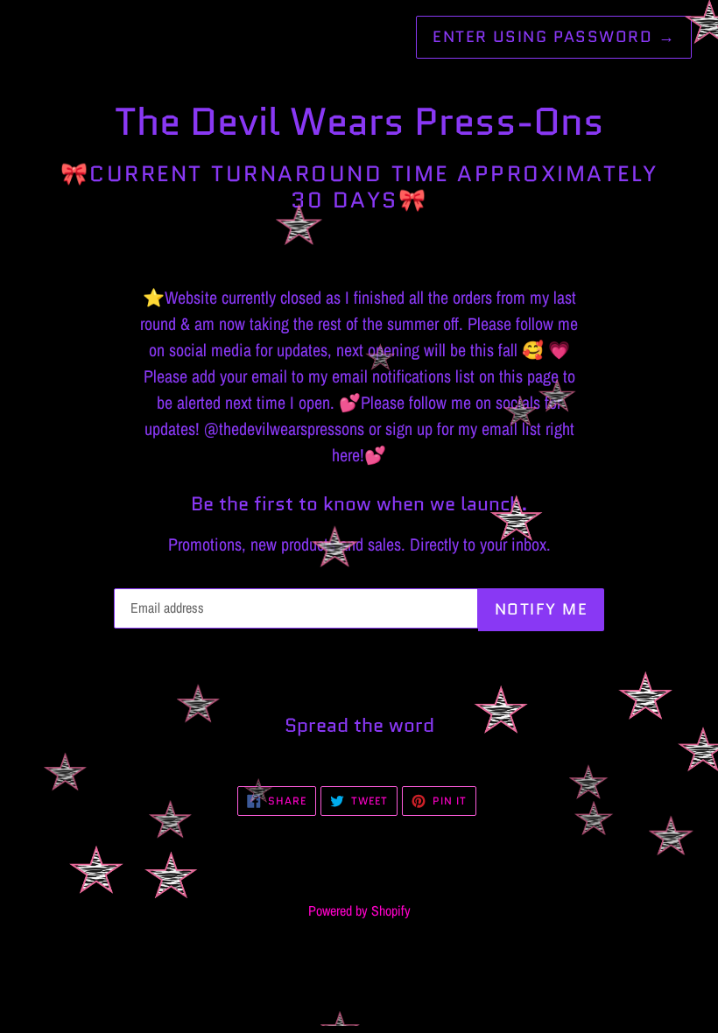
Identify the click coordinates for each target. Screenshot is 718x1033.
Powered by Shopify (359, 910)
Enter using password (554, 36)
